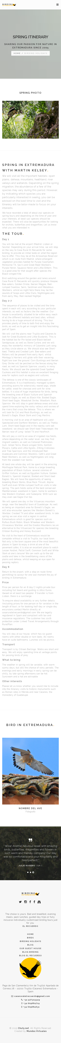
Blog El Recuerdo (30, 956)
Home (30, 934)
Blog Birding (30, 952)
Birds (30, 938)
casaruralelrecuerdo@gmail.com (32, 996)
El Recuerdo (30, 926)
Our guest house (30, 948)
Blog (30, 945)
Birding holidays (30, 941)
